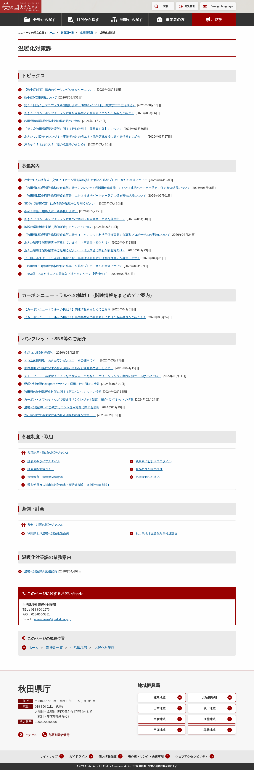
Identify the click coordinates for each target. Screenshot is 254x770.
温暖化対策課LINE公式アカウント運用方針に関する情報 (61, 407)
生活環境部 (86, 32)
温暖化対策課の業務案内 (40, 571)
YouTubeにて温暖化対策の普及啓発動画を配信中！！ (60, 415)
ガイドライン (78, 756)
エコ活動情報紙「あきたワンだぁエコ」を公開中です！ (61, 360)
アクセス (31, 734)
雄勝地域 (210, 729)
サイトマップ (49, 756)
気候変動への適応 (148, 477)
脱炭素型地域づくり (40, 469)
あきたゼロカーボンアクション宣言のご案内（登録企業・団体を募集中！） (74, 219)
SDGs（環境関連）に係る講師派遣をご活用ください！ (61, 203)
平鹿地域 (159, 729)
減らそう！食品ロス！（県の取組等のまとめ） (55, 144)
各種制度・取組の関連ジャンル (48, 452)
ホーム (51, 32)
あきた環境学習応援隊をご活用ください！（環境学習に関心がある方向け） (74, 250)
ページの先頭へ (243, 762)
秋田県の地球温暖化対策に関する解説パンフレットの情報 (63, 391)
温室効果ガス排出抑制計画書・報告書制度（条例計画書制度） (69, 484)
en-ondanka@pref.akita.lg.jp (52, 619)
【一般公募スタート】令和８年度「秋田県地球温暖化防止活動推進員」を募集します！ (82, 258)
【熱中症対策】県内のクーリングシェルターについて (60, 89)
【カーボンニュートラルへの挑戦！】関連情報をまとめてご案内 (67, 309)
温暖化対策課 (104, 648)
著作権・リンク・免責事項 (146, 756)
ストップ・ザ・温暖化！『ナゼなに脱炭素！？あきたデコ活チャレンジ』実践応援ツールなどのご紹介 (92, 376)
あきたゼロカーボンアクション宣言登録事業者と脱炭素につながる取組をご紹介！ (79, 113)
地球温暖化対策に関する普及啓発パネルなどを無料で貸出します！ (68, 368)
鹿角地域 (159, 697)
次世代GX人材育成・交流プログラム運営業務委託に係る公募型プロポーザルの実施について (85, 180)
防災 (218, 20)
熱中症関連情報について (40, 97)
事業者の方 (175, 20)
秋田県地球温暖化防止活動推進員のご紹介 (52, 121)
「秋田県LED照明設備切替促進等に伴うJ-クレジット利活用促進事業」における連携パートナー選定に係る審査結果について (107, 187)
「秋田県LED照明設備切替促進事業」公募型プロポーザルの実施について (73, 266)
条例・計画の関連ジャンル (45, 524)
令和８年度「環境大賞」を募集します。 (51, 211)
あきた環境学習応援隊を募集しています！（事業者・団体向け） (67, 242)
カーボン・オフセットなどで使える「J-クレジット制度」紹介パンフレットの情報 (79, 399)
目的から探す (88, 20)
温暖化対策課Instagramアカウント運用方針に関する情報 (62, 383)
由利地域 (159, 719)
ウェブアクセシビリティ (191, 756)
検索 (165, 6)
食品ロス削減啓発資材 (39, 352)
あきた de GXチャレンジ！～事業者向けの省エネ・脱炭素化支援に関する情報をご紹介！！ (85, 136)
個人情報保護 (108, 756)
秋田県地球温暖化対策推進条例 (48, 533)
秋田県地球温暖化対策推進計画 (156, 533)
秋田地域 (210, 708)
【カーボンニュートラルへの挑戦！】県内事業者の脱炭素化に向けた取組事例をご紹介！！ (85, 317)
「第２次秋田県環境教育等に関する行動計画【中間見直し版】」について (73, 128)
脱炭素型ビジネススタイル (153, 461)
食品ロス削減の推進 (149, 469)
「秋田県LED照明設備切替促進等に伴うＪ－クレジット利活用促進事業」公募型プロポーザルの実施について (97, 234)
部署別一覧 (67, 32)
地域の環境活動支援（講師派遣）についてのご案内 (58, 226)
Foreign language (222, 6)
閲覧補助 (190, 6)
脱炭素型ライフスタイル (43, 461)
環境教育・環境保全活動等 (45, 477)
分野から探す (44, 20)
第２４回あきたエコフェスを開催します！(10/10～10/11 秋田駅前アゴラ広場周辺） (80, 105)
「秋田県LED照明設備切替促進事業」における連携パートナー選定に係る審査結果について (85, 195)
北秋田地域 (209, 697)
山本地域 (159, 708)
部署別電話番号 (59, 734)
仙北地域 (210, 719)
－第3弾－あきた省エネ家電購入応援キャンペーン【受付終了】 (66, 273)
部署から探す (131, 20)
